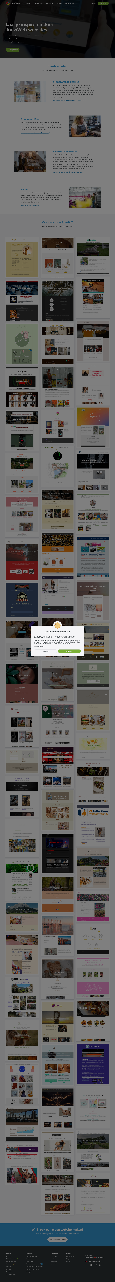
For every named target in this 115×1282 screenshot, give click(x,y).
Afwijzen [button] (46, 651)
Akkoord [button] (69, 651)
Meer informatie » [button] (39, 646)
